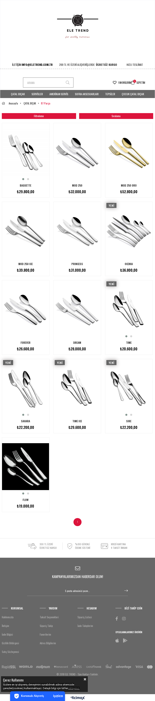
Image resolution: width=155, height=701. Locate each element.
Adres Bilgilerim (48, 643)
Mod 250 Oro (129, 185)
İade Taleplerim (85, 626)
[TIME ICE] (77, 388)
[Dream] (77, 309)
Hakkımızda (8, 617)
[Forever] (25, 309)
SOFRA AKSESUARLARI (86, 94)
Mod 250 (77, 185)
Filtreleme (39, 116)
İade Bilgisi (7, 634)
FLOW (25, 500)
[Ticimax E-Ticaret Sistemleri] (77, 698)
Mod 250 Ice (25, 264)
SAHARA (25, 421)
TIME (129, 342)
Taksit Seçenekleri (49, 617)
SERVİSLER (37, 94)
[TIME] (129, 309)
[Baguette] (25, 152)
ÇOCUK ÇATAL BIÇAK (133, 94)
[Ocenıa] (129, 231)
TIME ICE (77, 421)
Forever (25, 342)
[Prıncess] (77, 231)
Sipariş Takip (46, 626)
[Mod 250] (77, 152)
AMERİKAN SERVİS (58, 94)
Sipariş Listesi (85, 617)
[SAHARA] (25, 388)
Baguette (25, 185)
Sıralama (116, 116)
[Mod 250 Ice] (25, 231)
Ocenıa (129, 264)
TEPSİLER (110, 94)
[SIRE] (129, 388)
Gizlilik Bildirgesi (10, 643)
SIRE (128, 421)
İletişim (5, 626)
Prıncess (77, 264)
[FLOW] (25, 467)
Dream (77, 342)
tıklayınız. (74, 688)
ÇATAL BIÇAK (18, 94)
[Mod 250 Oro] (129, 152)
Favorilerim (124, 82)
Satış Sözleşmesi (10, 652)
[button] (23, 179)
